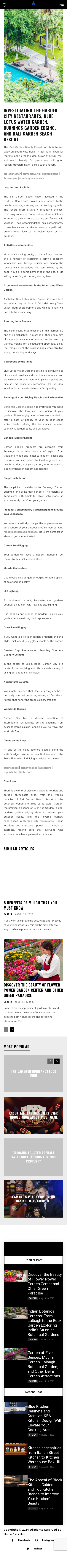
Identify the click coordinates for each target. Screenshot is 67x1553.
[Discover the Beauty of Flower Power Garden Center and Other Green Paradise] (33, 960)
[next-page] (12, 1029)
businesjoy (10, 178)
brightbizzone (50, 173)
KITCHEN (32, 1435)
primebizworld (31, 173)
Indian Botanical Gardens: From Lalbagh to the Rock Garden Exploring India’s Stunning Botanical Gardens (44, 1323)
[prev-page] (6, 1029)
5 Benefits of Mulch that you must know (30, 905)
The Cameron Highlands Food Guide (33, 1073)
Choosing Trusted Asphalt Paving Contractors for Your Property (33, 1157)
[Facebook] (12, 1540)
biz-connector (12, 173)
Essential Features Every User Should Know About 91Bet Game (33, 1115)
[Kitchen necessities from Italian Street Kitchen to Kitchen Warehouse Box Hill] (16, 1449)
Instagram (48, 1540)
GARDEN (8, 914)
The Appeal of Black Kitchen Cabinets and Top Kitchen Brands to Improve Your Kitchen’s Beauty (45, 1492)
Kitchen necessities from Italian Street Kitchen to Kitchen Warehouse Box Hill (44, 1455)
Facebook (24, 1540)
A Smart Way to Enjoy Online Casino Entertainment (33, 1198)
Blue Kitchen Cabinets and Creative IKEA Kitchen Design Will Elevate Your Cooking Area (44, 1418)
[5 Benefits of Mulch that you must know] (33, 878)
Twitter (38, 1548)
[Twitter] (28, 1549)
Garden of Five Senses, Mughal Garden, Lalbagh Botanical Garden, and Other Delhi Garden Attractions (44, 1364)
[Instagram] (36, 1540)
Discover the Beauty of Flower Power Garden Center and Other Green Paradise (33, 990)
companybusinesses (31, 178)
